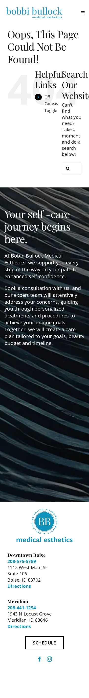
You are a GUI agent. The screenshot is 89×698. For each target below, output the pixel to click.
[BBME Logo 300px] (34, 7)
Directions (19, 586)
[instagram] (49, 659)
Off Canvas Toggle (51, 103)
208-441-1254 (21, 608)
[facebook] (39, 659)
